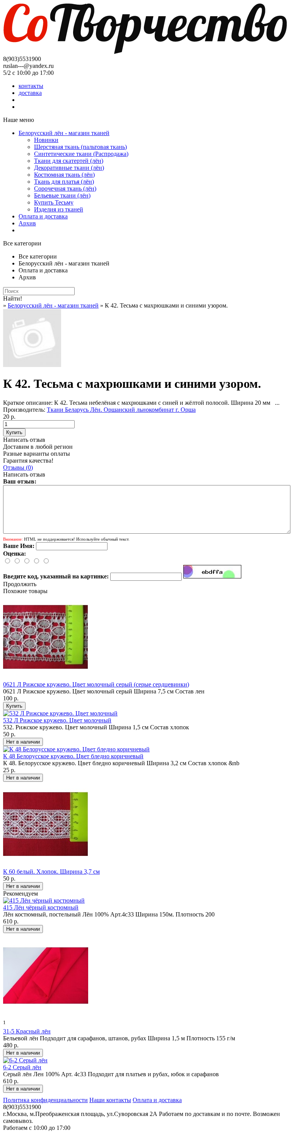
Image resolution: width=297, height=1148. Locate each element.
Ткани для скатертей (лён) (68, 160)
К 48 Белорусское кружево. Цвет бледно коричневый (73, 756)
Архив (27, 223)
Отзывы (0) (18, 467)
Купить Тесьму (53, 202)
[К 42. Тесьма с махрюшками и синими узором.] (32, 365)
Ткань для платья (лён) (64, 181)
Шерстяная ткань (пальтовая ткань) (80, 147)
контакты (31, 86)
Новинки (46, 140)
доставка (30, 93)
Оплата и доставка (43, 216)
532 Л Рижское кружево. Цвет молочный (57, 720)
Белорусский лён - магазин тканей (64, 133)
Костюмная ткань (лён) (64, 174)
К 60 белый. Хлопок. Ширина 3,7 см (51, 871)
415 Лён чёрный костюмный (41, 907)
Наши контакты (110, 1100)
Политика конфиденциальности (45, 1100)
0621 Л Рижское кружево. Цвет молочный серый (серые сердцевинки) (96, 684)
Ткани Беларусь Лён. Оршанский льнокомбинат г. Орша (121, 409)
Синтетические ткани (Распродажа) (81, 153)
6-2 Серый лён (22, 1067)
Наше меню (18, 120)
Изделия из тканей (58, 209)
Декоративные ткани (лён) (69, 167)
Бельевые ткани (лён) (62, 195)
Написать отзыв (24, 439)
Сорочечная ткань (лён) (65, 188)
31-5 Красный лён (27, 1031)
